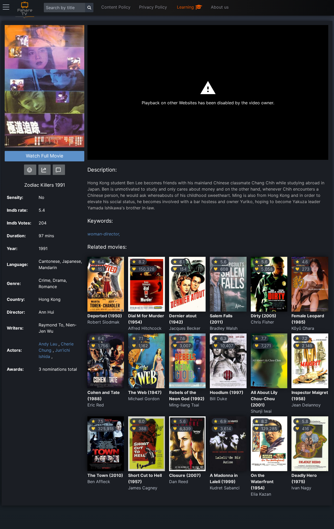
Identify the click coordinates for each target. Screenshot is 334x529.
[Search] (89, 7)
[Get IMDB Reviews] (30, 170)
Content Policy (115, 7)
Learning (186, 7)
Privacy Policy (153, 7)
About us (220, 7)
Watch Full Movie (44, 156)
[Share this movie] (44, 170)
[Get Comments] (59, 170)
